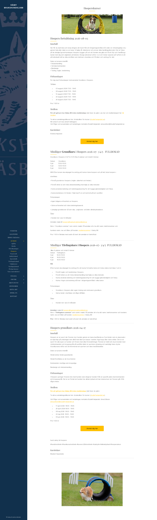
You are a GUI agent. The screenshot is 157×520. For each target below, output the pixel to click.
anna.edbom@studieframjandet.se (62, 402)
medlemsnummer (84, 230)
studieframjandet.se (97, 119)
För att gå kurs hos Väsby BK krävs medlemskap (68, 391)
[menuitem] (14, 231)
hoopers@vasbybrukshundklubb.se (75, 222)
